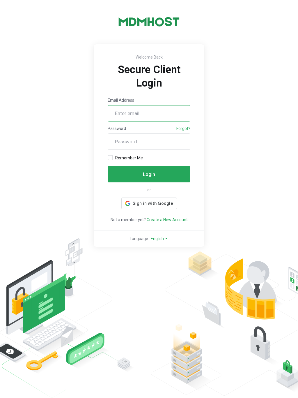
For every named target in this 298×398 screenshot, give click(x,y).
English (158, 238)
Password (117, 128)
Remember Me (129, 158)
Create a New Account (167, 219)
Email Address (121, 100)
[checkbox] (110, 157)
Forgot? (183, 128)
